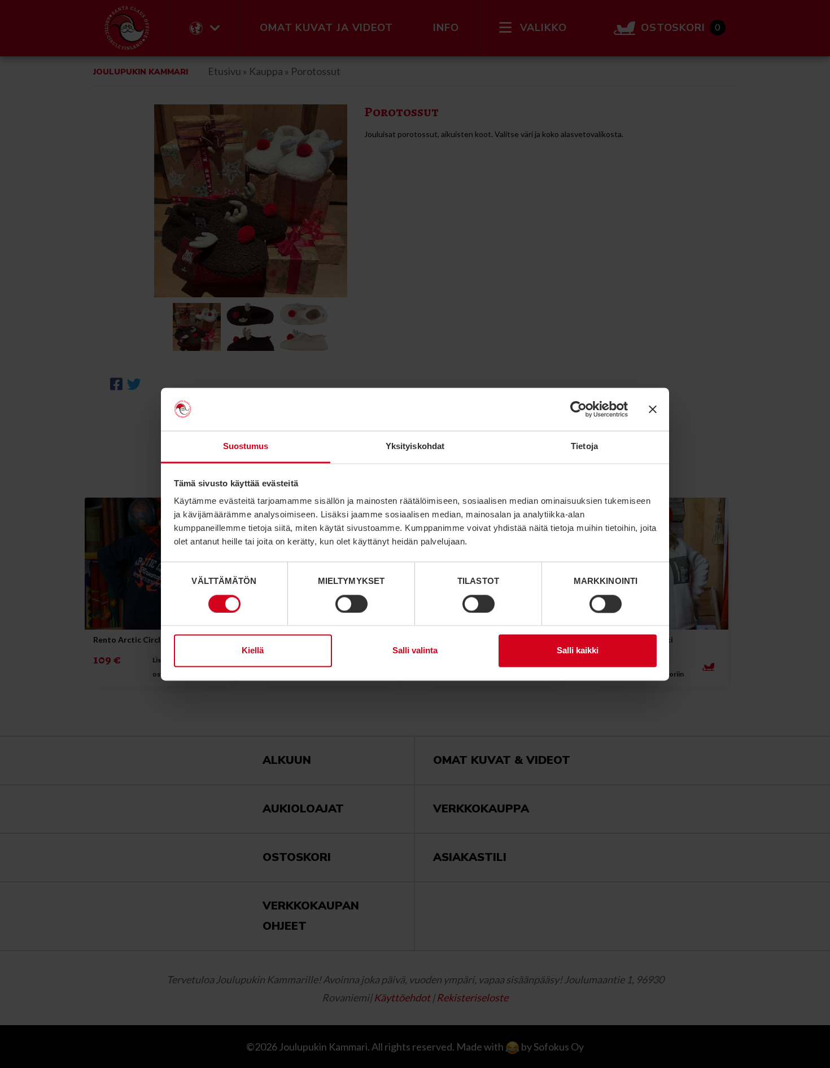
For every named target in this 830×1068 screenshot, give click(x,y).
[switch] (351, 604)
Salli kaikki (578, 651)
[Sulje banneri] (653, 409)
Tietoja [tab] (584, 446)
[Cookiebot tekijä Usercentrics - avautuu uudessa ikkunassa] (578, 409)
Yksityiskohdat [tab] (415, 446)
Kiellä (253, 651)
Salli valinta (415, 651)
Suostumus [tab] (246, 446)
